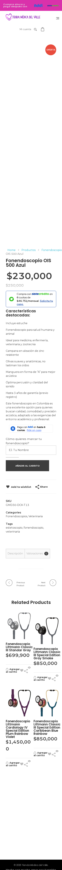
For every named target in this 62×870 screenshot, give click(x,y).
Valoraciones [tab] (36, 553)
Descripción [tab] (15, 553)
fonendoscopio (33, 527)
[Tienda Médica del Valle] (22, 17)
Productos (28, 250)
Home (11, 250)
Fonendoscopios (16, 516)
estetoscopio (14, 527)
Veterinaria (35, 516)
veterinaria (13, 531)
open (56, 50)
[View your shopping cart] (43, 29)
